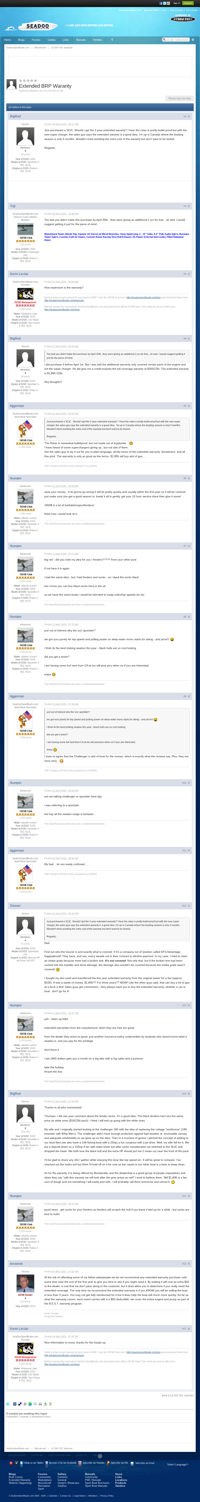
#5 (185, 406)
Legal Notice (80, 1496)
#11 (184, 850)
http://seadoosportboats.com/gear (62, 309)
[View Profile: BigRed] (25, 136)
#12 (184, 905)
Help (95, 1455)
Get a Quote (192, 10)
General (62, 1480)
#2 (185, 206)
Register (188, 3)
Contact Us (81, 1455)
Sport (41, 1488)
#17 (184, 1328)
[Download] (45, 1403)
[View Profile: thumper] (25, 496)
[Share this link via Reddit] (25, 1403)
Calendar (53, 1496)
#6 (185, 478)
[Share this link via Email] (35, 1403)
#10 (184, 783)
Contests (63, 1477)
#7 (185, 546)
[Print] (40, 1403)
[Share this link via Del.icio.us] (19, 1403)
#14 (184, 1093)
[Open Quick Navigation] (112, 39)
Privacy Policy (107, 1496)
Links (66, 39)
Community (44, 1477)
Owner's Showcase (68, 1482)
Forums (36, 39)
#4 (185, 338)
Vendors (97, 39)
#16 (184, 1263)
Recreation (44, 1485)
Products (120, 1482)
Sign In (176, 3)
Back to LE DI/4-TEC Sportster (178, 1395)
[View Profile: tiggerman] (25, 428)
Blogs (21, 39)
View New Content (17, 1455)
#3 (185, 274)
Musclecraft (40, 1448)
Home (7, 39)
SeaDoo (62, 1485)
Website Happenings (20, 1482)
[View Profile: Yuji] (25, 228)
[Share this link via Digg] (14, 1403)
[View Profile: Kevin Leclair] (25, 293)
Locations (121, 1480)
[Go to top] (100, 1456)
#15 (184, 1196)
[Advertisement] (100, 66)
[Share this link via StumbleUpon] (30, 1403)
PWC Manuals (93, 1480)
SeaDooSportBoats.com (17, 1448)
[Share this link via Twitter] (7, 1403)
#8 (185, 616)
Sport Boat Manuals (96, 1485)
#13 (184, 1005)
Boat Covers (16, 1477)
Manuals (81, 39)
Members (92, 1496)
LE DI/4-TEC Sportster (62, 1448)
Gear (164, 10)
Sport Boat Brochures (97, 1482)
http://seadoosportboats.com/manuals (64, 300)
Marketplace (45, 1480)
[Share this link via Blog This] (50, 1403)
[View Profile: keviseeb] (25, 1283)
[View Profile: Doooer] (25, 925)
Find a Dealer (176, 10)
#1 (185, 116)
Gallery (52, 39)
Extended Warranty (19, 1480)
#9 (185, 696)
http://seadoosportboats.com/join (143, 297)
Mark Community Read (60, 1455)
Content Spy (37, 1455)
